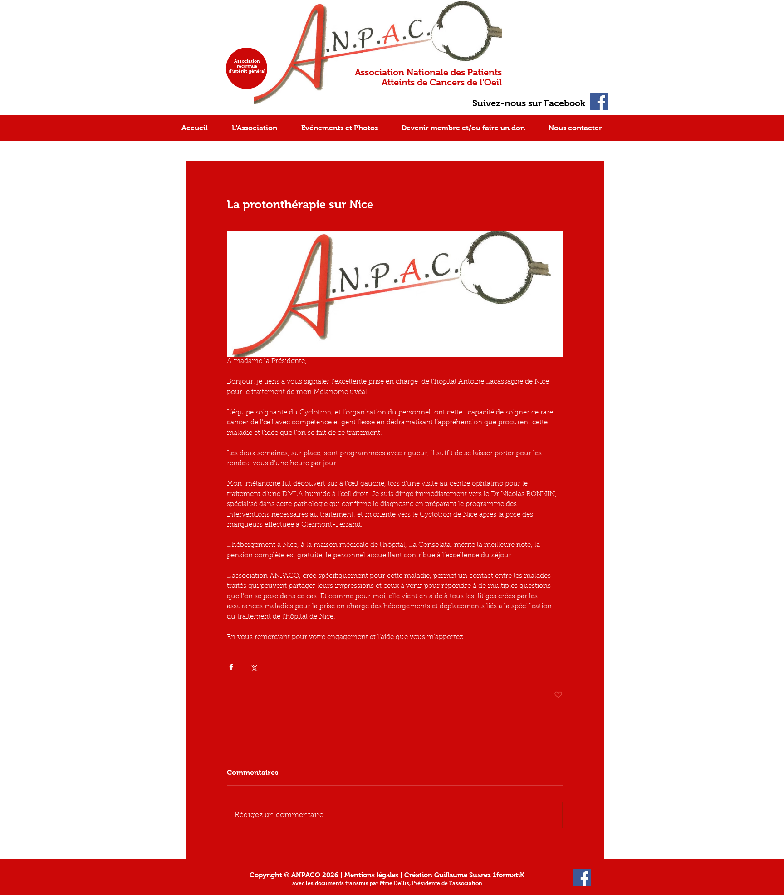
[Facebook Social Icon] (599, 101)
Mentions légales (371, 875)
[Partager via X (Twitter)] (253, 667)
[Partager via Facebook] (231, 667)
